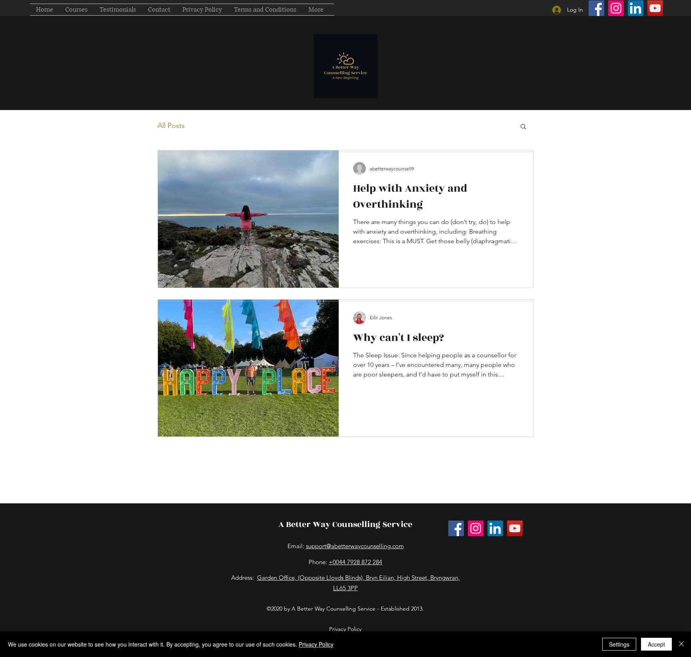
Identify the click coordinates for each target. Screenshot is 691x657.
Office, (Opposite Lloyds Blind (318, 577)
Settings (619, 644)
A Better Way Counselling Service (345, 524)
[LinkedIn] (635, 8)
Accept (656, 644)
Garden (267, 577)
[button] (76, 9)
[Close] (681, 644)
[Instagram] (616, 8)
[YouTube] (655, 8)
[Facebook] (596, 8)
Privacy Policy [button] (345, 629)
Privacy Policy (316, 644)
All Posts (171, 125)
